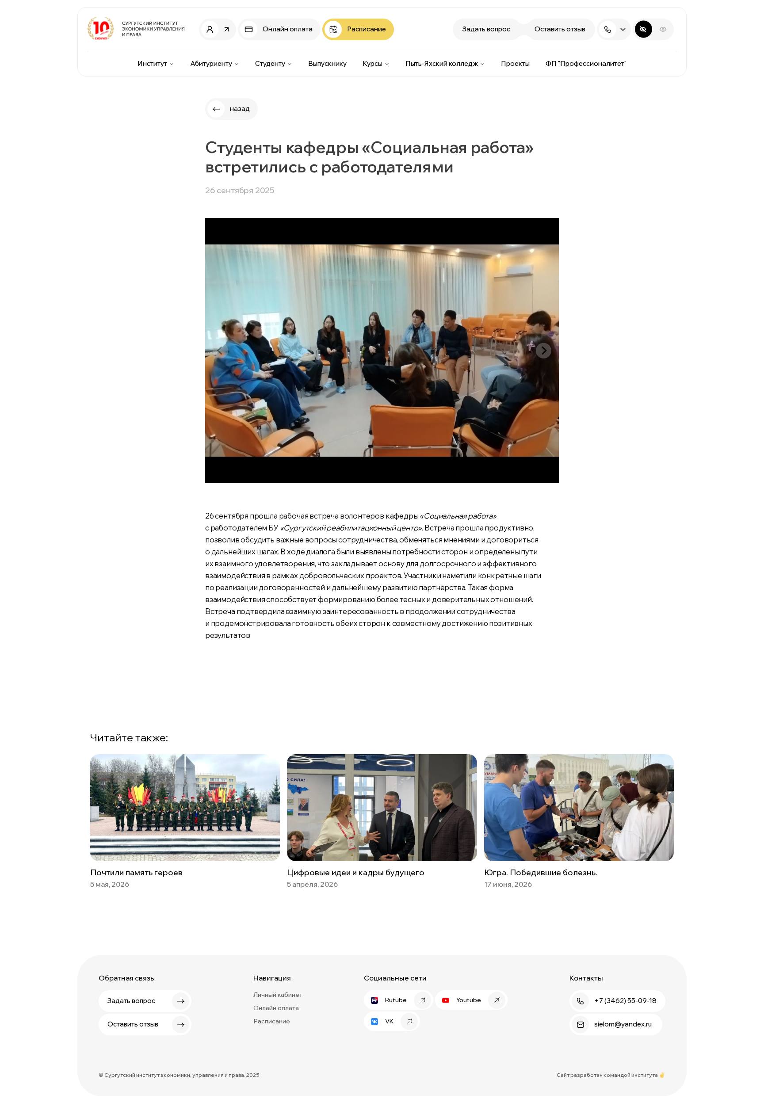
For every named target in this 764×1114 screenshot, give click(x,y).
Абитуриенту (211, 63)
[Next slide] (543, 351)
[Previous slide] (220, 351)
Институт (152, 63)
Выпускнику (327, 63)
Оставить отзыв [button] (560, 29)
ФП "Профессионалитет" (586, 63)
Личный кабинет (277, 995)
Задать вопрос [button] (486, 29)
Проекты (515, 63)
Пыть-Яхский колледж (441, 63)
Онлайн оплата (276, 1008)
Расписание (271, 1021)
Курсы (372, 63)
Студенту (270, 63)
